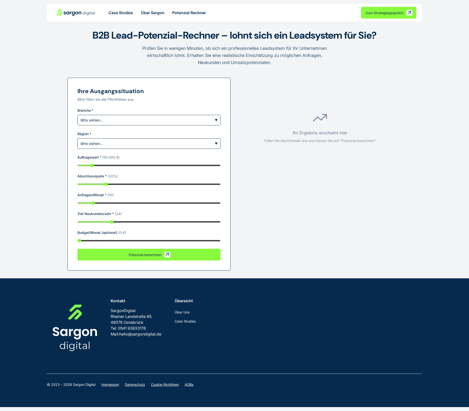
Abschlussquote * (97, 176)
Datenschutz (135, 384)
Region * (84, 134)
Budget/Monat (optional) (101, 232)
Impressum (110, 384)
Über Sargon (152, 12)
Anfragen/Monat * (95, 195)
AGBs (189, 384)
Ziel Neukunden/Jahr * (99, 214)
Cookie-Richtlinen (165, 384)
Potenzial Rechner (189, 12)
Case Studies (120, 12)
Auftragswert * (98, 157)
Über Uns (182, 312)
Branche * (85, 110)
